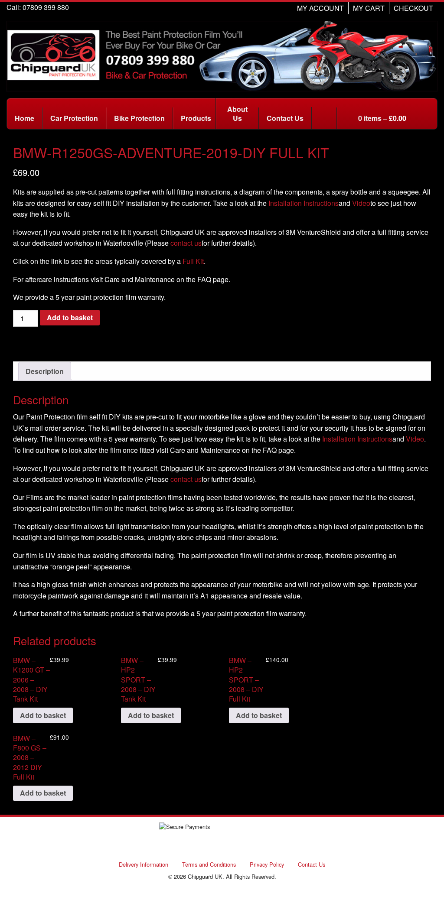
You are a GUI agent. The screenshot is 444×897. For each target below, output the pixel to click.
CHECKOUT (413, 8)
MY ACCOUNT (320, 8)
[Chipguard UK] (222, 55)
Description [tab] (45, 371)
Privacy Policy (267, 864)
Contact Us (311, 864)
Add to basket (70, 317)
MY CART (369, 8)
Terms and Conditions (209, 864)
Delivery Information (143, 864)
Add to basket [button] (43, 715)
